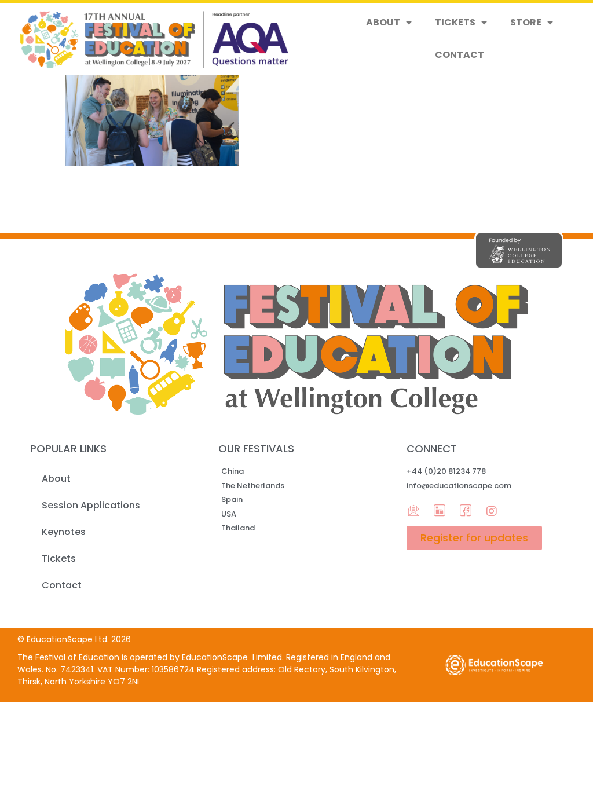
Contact (459, 54)
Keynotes (64, 532)
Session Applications (91, 505)
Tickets (455, 22)
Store (525, 22)
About (383, 22)
